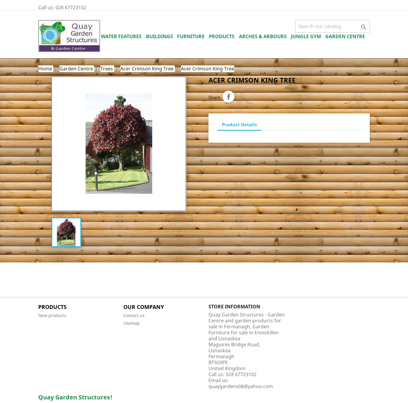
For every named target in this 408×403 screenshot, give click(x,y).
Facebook (45, 281)
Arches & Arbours (263, 36)
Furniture (191, 36)
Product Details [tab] (239, 124)
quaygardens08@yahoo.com (240, 386)
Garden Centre (345, 36)
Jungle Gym (306, 36)
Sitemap (131, 323)
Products (221, 36)
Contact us (134, 315)
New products (52, 315)
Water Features (121, 36)
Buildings (159, 36)
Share (228, 97)
